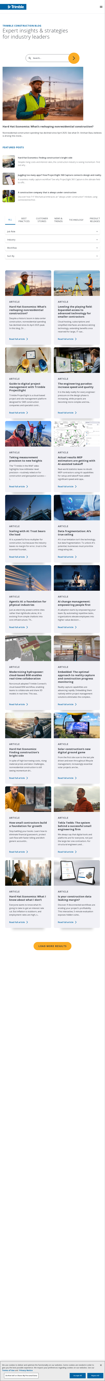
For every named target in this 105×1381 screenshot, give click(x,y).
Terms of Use (8, 1370)
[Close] (101, 1365)
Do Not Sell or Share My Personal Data (21, 1375)
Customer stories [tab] (42, 220)
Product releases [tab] (95, 220)
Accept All (78, 1375)
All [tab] (10, 219)
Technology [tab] (76, 219)
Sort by (10, 256)
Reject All (95, 1375)
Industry (11, 239)
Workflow (12, 247)
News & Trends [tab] (58, 220)
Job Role (11, 231)
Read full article (17, 339)
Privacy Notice (26, 1370)
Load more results (52, 946)
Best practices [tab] (24, 220)
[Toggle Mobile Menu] (101, 7)
